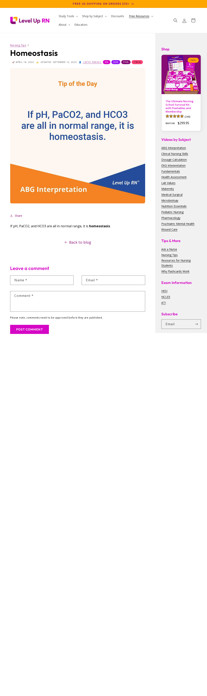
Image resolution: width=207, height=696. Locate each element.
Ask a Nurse (169, 249)
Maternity (167, 189)
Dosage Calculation (174, 160)
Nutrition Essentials (174, 206)
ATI (163, 303)
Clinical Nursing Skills (174, 154)
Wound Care (169, 229)
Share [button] (18, 216)
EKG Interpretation (173, 165)
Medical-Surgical (172, 195)
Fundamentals (170, 171)
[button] (68, 16)
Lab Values (168, 183)
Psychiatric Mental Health (177, 224)
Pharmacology (170, 218)
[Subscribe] (196, 324)
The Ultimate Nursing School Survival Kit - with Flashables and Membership (179, 106)
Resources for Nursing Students (176, 262)
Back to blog (80, 242)
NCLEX (165, 297)
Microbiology (169, 200)
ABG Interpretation (173, 148)
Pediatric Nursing (172, 212)
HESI (164, 291)
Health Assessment (174, 177)
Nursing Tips (169, 255)
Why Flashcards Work (175, 271)
